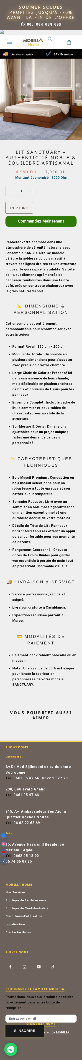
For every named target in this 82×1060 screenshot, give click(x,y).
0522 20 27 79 (55, 778)
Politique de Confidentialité (26, 908)
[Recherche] (53, 42)
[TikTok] (53, 966)
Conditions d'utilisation (23, 916)
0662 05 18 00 (26, 856)
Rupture (19, 208)
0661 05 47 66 (26, 795)
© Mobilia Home (40, 1023)
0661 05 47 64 (26, 778)
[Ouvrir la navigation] (9, 42)
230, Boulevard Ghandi (25, 789)
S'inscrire (25, 1031)
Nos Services (15, 892)
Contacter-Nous (18, 932)
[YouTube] (39, 966)
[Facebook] (10, 966)
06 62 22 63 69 (26, 823)
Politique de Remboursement (27, 900)
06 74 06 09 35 (18, 861)
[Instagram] (24, 966)
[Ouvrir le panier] (72, 42)
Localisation (15, 924)
